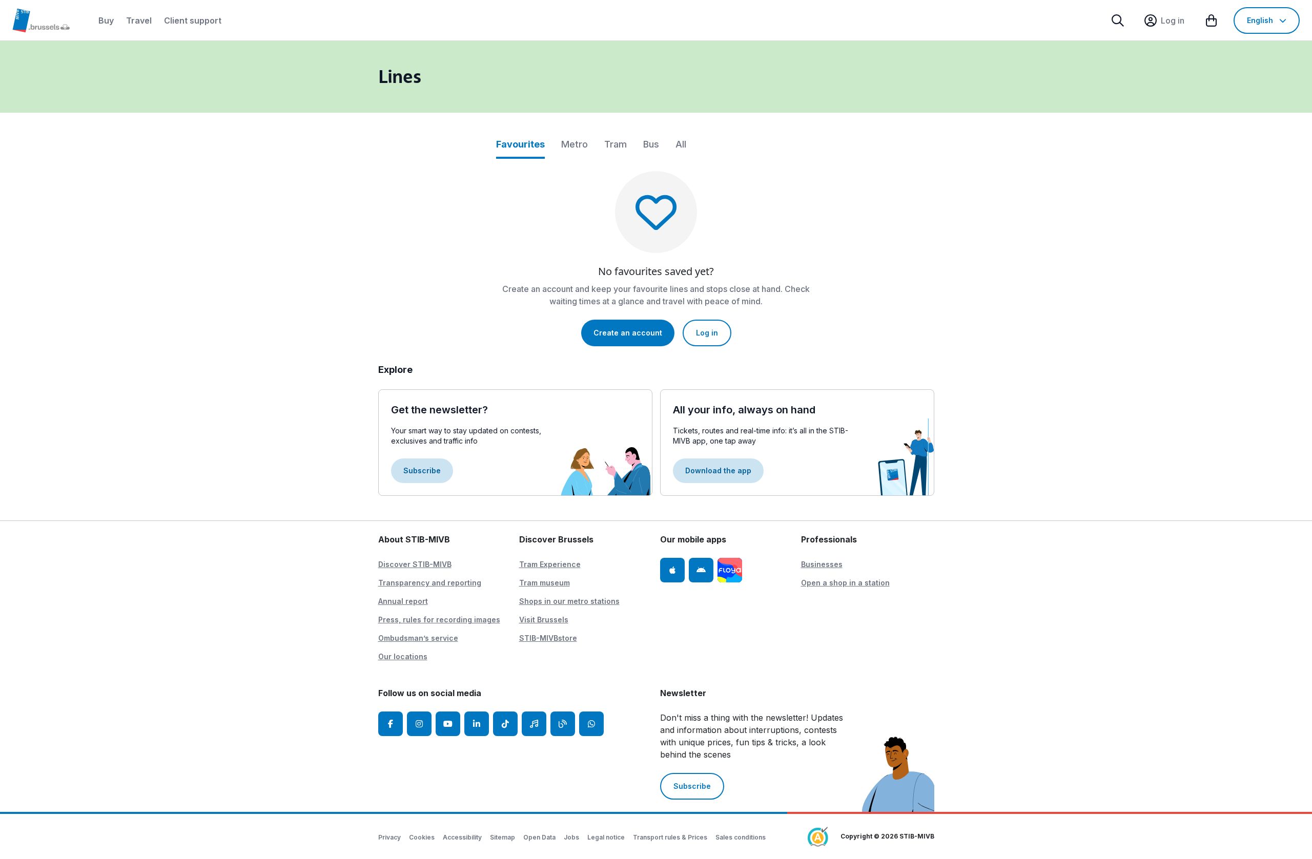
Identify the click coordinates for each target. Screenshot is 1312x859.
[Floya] (729, 570)
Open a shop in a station (845, 582)
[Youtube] (448, 723)
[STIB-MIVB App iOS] (672, 570)
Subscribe (422, 470)
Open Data (539, 837)
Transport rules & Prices (670, 837)
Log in (707, 332)
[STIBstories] (562, 723)
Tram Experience (550, 564)
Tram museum (544, 582)
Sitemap (502, 837)
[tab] (520, 148)
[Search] (1118, 20)
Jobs (571, 837)
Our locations (402, 656)
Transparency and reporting (429, 582)
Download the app (718, 470)
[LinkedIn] (476, 723)
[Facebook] (390, 723)
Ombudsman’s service (418, 638)
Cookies (422, 837)
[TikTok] (505, 723)
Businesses (822, 564)
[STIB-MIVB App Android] (701, 570)
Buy (106, 20)
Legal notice (606, 837)
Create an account (627, 332)
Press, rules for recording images (439, 619)
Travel (139, 20)
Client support (192, 20)
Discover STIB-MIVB (415, 564)
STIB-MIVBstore (548, 638)
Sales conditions (740, 837)
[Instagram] (419, 723)
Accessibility (462, 837)
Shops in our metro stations (569, 601)
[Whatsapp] (591, 723)
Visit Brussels (543, 619)
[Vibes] (534, 723)
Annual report (403, 601)
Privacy (389, 837)
